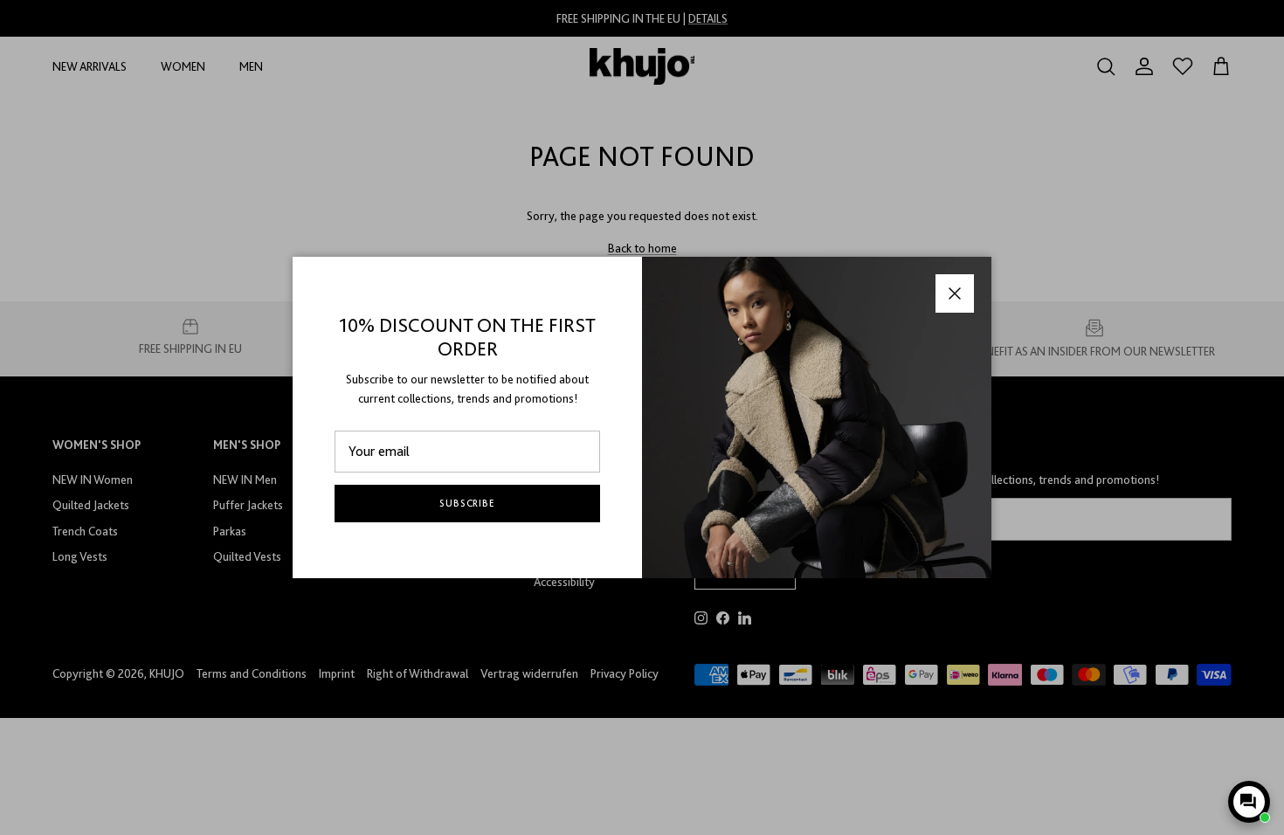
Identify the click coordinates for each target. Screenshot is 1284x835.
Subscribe (467, 503)
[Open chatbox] (1249, 802)
